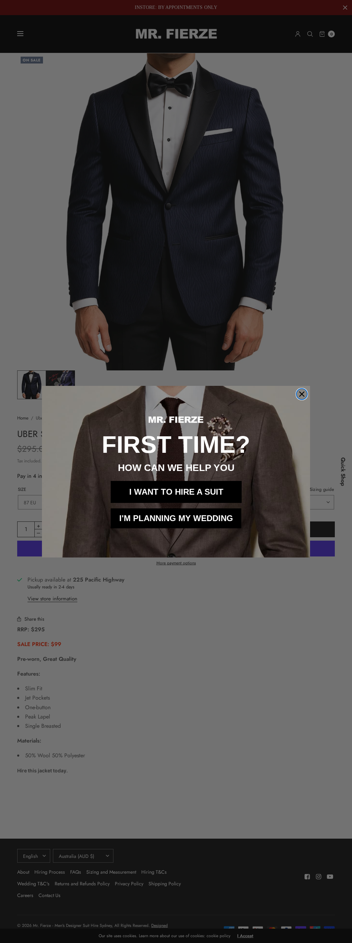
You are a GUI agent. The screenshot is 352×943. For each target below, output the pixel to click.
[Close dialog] (301, 394)
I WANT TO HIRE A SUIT (176, 491)
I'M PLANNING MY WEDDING (176, 518)
